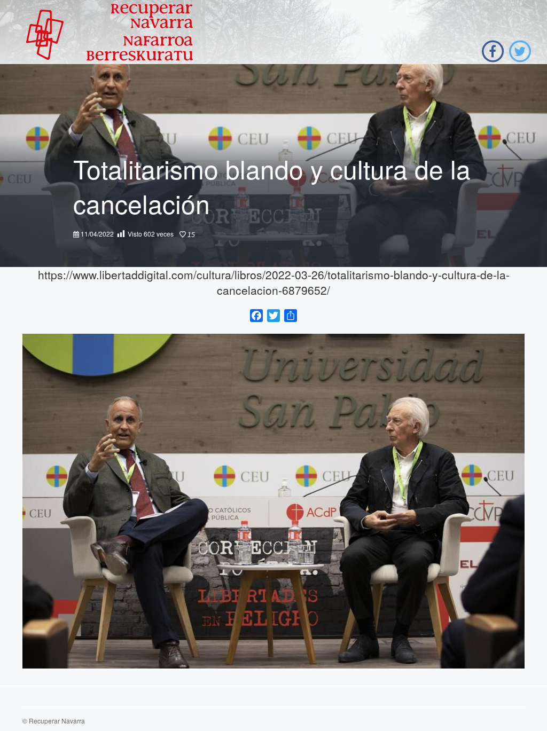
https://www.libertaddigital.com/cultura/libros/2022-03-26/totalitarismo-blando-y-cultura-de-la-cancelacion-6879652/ (274, 282)
